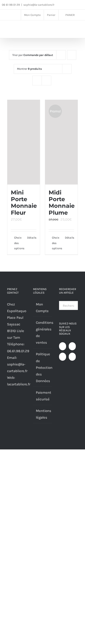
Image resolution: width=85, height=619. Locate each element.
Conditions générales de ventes (43, 332)
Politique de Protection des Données (43, 367)
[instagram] (68, 4)
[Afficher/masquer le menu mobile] (76, 30)
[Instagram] (62, 357)
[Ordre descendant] (71, 55)
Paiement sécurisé (43, 395)
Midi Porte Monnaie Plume (62, 202)
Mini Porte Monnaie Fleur (24, 202)
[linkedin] (81, 4)
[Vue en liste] (46, 80)
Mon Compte (42, 307)
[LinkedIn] (72, 357)
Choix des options (18, 243)
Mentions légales (43, 414)
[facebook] (61, 4)
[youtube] (74, 4)
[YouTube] (72, 346)
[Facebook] (62, 346)
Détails (31, 237)
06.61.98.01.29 (18, 351)
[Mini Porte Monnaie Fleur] (23, 142)
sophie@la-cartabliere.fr (38, 4)
